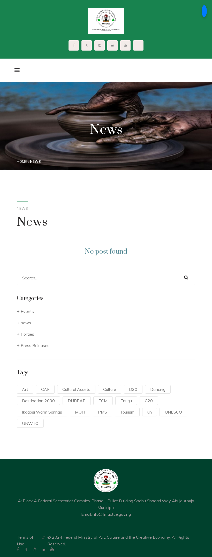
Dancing (157, 389)
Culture (109, 389)
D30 (133, 389)
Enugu (126, 400)
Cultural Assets (76, 389)
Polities (27, 334)
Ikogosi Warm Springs (42, 412)
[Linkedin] (43, 549)
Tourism (127, 412)
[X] (26, 549)
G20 (149, 400)
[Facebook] (18, 549)
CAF (45, 389)
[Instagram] (34, 549)
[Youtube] (52, 549)
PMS (102, 412)
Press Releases (35, 345)
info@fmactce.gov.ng (111, 514)
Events (27, 311)
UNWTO (30, 423)
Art (25, 389)
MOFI (80, 412)
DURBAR (77, 400)
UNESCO (173, 412)
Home (22, 161)
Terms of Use (25, 540)
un (149, 412)
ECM (103, 400)
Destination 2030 (38, 400)
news (26, 322)
